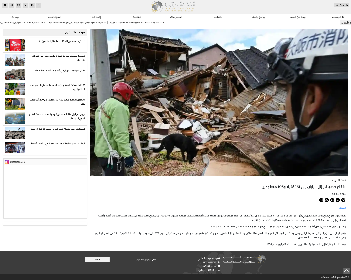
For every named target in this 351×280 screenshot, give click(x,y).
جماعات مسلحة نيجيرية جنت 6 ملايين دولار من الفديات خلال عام (58, 58)
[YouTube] (5, 5)
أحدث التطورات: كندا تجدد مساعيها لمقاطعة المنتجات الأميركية (169, 22)
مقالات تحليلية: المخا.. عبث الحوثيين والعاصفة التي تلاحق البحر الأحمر (47, 22)
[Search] (38, 5)
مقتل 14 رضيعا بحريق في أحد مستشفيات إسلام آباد (60, 70)
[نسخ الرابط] (327, 200)
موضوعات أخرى (75, 32)
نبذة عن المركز (298, 16)
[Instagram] (18, 5)
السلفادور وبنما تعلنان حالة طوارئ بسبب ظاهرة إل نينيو (58, 129)
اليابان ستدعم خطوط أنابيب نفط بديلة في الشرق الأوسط (58, 143)
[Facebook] (32, 5)
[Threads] (11, 5)
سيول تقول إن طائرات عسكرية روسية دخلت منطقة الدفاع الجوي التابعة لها (57, 116)
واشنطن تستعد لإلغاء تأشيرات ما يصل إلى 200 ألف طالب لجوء (57, 101)
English (343, 5)
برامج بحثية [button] (258, 16)
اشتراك (97, 260)
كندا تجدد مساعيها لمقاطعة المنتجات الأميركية (62, 41)
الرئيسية (336, 16)
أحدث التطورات (339, 180)
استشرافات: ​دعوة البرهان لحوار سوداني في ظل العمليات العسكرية (109, 22)
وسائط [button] (15, 16)
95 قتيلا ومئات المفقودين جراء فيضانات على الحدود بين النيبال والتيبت (57, 87)
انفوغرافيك (54, 16)
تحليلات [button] (217, 16)
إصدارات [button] (96, 16)
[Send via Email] (321, 200)
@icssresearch (17, 162)
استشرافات (176, 16)
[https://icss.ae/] (244, 259)
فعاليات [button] (136, 16)
